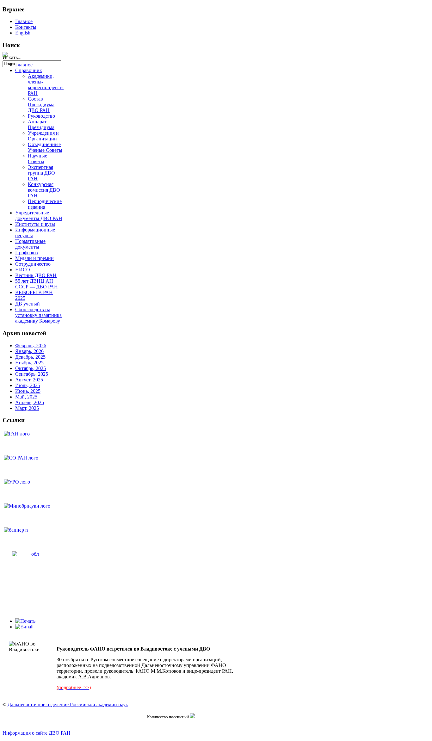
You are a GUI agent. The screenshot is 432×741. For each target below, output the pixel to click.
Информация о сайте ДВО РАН (37, 733)
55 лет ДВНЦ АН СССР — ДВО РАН (36, 283)
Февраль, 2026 (30, 345)
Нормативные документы (30, 244)
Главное (24, 21)
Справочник (28, 70)
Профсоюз (26, 252)
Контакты (25, 27)
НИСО (22, 269)
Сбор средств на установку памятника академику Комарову (38, 315)
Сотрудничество (33, 264)
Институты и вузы (35, 224)
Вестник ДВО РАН (36, 275)
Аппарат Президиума (41, 124)
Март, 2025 (27, 408)
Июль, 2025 (27, 385)
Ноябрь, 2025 (29, 362)
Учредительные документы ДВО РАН (38, 215)
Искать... (12, 57)
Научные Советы (37, 158)
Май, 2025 (26, 396)
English (22, 32)
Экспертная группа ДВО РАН (41, 172)
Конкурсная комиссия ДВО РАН (44, 190)
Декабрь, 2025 (30, 357)
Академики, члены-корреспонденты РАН (46, 84)
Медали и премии (34, 258)
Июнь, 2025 (27, 391)
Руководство (41, 116)
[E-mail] (24, 626)
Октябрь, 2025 (30, 368)
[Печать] (25, 621)
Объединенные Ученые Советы (45, 147)
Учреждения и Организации (43, 135)
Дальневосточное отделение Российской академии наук (68, 704)
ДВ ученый (27, 303)
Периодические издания (45, 204)
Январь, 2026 (29, 351)
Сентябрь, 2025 (31, 374)
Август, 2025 (29, 379)
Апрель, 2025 (29, 402)
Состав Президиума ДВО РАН (41, 104)
